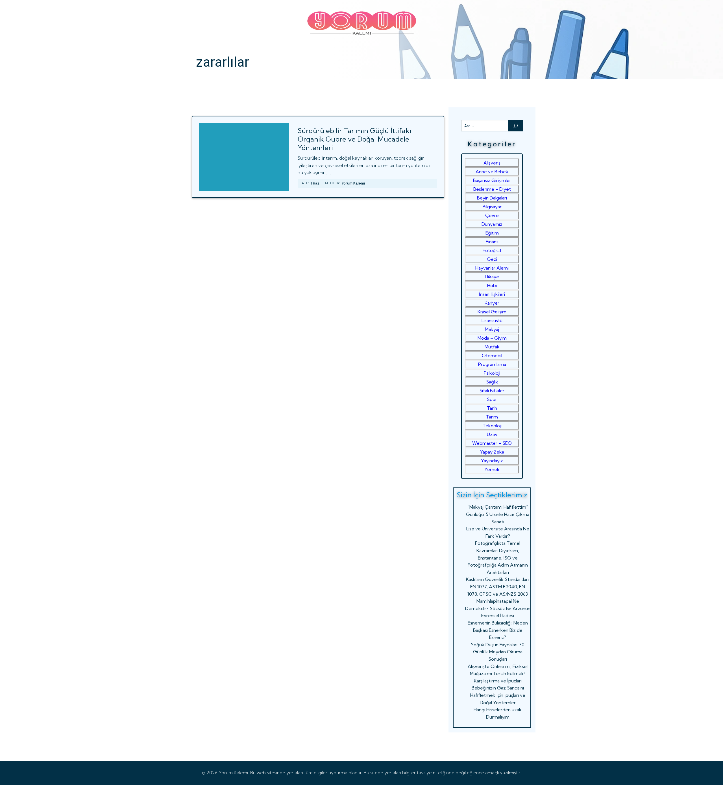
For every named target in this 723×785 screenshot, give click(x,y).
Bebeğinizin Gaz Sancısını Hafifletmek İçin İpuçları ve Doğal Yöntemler (497, 695)
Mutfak (492, 347)
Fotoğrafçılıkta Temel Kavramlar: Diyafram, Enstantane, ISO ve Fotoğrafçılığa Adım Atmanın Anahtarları (498, 557)
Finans (492, 241)
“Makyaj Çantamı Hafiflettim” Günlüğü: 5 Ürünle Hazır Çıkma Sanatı (497, 514)
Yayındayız (492, 460)
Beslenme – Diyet (492, 189)
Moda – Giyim (492, 338)
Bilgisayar (492, 206)
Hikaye (492, 276)
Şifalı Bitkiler (492, 390)
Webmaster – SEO (492, 443)
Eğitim (492, 233)
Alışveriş (492, 163)
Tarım (492, 417)
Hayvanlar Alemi (492, 268)
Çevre (492, 215)
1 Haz (314, 183)
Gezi (492, 259)
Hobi (492, 285)
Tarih (492, 408)
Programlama (492, 364)
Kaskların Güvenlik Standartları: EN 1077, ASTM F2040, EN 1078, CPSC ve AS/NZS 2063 (498, 586)
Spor (492, 399)
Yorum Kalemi (353, 183)
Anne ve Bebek (492, 171)
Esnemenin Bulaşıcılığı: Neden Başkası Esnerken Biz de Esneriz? (498, 630)
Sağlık (492, 382)
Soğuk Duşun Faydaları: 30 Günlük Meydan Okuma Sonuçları (497, 652)
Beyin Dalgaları (492, 198)
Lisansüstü (492, 320)
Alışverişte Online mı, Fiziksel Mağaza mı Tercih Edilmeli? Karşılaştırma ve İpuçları (498, 673)
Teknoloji (492, 425)
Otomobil (492, 355)
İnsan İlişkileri (492, 294)
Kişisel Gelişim (492, 312)
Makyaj (492, 329)
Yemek (492, 469)
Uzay (492, 434)
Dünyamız (492, 224)
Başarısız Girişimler (492, 180)
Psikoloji (492, 373)
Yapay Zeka (492, 452)
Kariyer (492, 303)
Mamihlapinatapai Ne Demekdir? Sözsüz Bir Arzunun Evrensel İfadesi (497, 608)
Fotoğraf (492, 250)
